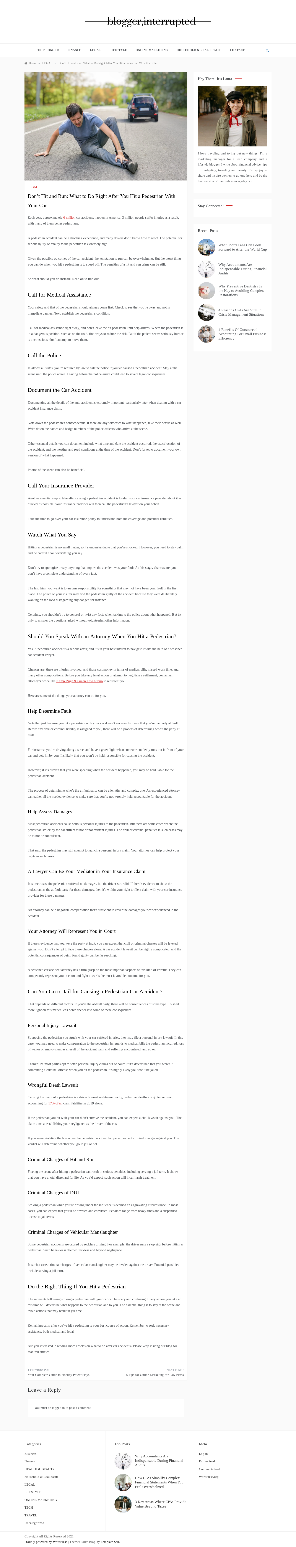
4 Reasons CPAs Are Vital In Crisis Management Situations (241, 312)
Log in (203, 1453)
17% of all (55, 1103)
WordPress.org (209, 1476)
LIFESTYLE (118, 50)
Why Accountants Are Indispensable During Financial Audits (242, 269)
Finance (74, 50)
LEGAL (95, 50)
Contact (237, 50)
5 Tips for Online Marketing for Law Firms (155, 1374)
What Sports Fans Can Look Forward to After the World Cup (242, 247)
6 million (69, 217)
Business (30, 1453)
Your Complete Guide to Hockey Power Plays (58, 1374)
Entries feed (207, 1461)
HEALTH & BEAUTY (39, 1469)
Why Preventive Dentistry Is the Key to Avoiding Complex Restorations (241, 290)
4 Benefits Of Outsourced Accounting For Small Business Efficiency (242, 334)
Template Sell (110, 1542)
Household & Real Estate (199, 50)
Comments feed (209, 1469)
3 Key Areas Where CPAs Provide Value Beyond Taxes (160, 1504)
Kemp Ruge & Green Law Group (79, 681)
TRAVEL (30, 1515)
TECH (28, 1507)
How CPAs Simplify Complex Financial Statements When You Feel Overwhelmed (159, 1482)
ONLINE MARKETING (152, 50)
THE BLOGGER (47, 50)
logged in (58, 1407)
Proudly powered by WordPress (46, 1542)
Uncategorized (34, 1523)
